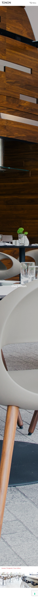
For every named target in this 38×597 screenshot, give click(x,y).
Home (3, 568)
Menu (34, 3)
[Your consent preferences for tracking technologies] (35, 594)
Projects (9, 568)
